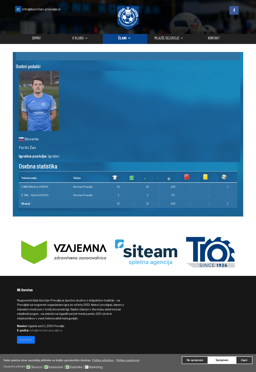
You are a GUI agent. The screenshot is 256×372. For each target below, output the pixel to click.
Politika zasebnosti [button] (127, 360)
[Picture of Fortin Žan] (72, 101)
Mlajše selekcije (166, 38)
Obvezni (36, 367)
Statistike (75, 367)
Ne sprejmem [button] (195, 360)
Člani (122, 38)
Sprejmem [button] (222, 360)
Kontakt (214, 38)
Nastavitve (55, 367)
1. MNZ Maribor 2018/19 (34, 186)
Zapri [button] (244, 360)
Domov (36, 38)
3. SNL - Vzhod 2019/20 (35, 195)
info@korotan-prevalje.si (41, 9)
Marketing (96, 367)
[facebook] (234, 10)
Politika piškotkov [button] (103, 360)
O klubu (78, 38)
